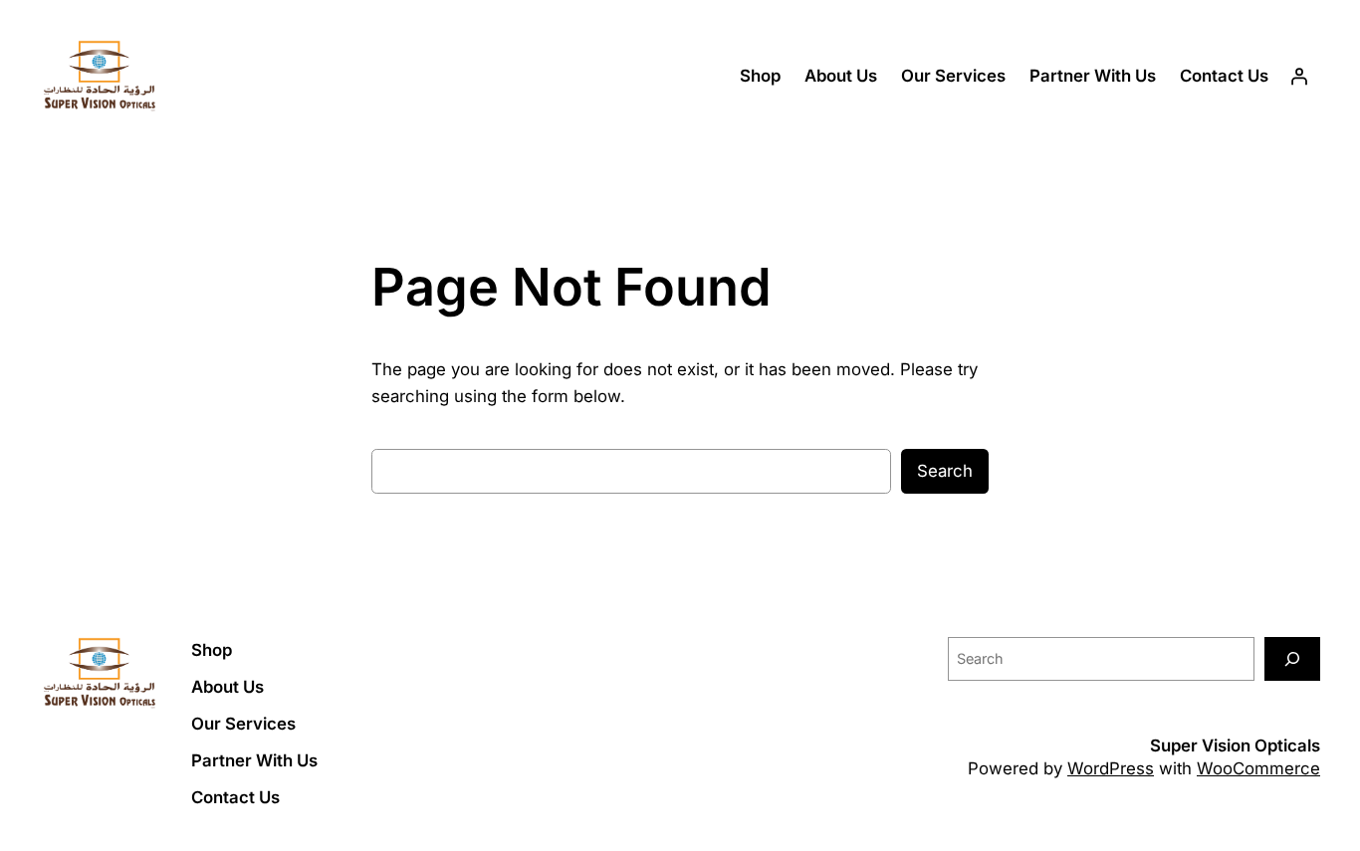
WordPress (1110, 768)
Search (945, 471)
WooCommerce (1258, 768)
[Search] (1292, 658)
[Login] (1299, 77)
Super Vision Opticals (1235, 745)
